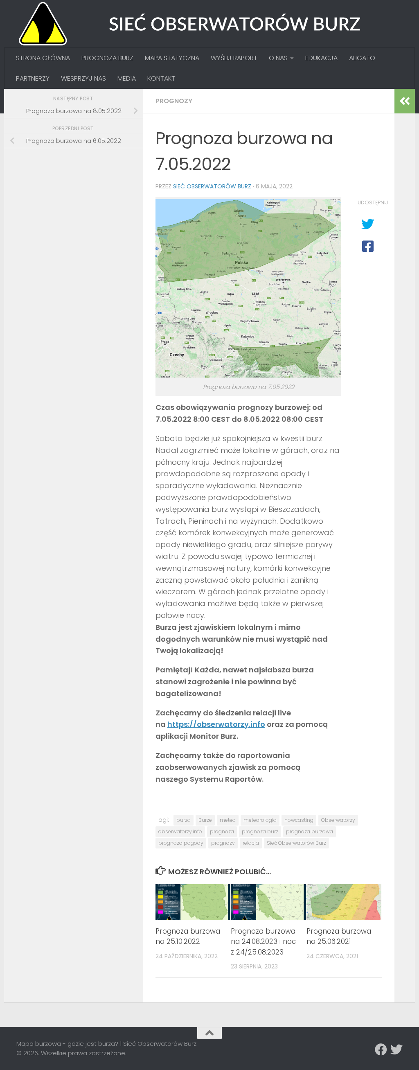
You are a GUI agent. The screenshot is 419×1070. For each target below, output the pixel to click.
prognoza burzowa (309, 831)
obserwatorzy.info (180, 831)
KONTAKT (161, 78)
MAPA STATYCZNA (172, 58)
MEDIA (126, 78)
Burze (205, 820)
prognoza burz (260, 831)
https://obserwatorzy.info (216, 724)
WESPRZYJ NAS (83, 78)
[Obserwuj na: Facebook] (381, 1049)
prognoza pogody (180, 842)
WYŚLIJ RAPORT (234, 58)
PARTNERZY (33, 78)
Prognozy (173, 101)
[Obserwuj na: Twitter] (396, 1049)
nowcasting (298, 820)
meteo (228, 820)
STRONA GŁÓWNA (43, 58)
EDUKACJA (321, 58)
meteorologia (260, 820)
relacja (251, 842)
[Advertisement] (77, 212)
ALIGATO (362, 58)
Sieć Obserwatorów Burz (212, 186)
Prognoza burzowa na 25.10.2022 (187, 936)
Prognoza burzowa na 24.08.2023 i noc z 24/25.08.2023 (263, 941)
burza (183, 820)
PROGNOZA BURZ (107, 58)
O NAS (278, 58)
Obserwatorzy (338, 820)
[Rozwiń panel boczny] (404, 101)
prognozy (223, 842)
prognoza (222, 831)
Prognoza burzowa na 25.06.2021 (338, 936)
